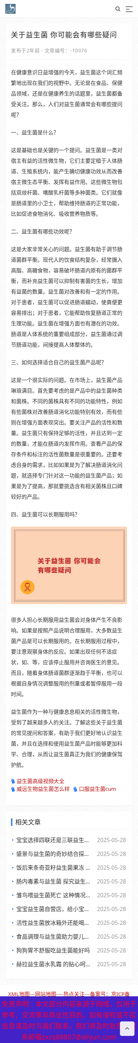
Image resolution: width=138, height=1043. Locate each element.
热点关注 (74, 993)
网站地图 (45, 993)
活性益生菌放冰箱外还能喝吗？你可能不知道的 (55, 923)
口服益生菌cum (97, 788)
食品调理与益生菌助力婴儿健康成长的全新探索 (55, 936)
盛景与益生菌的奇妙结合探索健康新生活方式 (55, 854)
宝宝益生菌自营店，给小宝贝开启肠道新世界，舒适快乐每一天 (55, 909)
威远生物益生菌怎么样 (43, 788)
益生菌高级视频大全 (40, 780)
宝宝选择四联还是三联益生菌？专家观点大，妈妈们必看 (55, 840)
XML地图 (19, 993)
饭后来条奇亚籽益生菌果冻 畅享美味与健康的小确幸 (55, 867)
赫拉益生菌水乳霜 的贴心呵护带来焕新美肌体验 (55, 964)
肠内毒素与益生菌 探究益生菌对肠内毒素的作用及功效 (55, 881)
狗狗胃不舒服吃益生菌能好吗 (53, 950)
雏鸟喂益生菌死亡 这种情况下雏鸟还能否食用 (55, 895)
